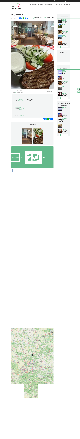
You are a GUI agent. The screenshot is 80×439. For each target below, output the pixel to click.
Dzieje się (36, 4)
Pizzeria (38, 97)
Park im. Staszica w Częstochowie (65, 26)
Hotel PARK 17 (65, 81)
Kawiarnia (35, 97)
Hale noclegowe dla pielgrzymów (65, 88)
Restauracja (42, 97)
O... (28, 4)
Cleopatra (64, 123)
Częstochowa (63, 58)
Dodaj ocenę (26, 90)
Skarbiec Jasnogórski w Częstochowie (65, 36)
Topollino (64, 129)
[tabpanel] (26, 136)
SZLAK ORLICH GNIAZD (14, 0)
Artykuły (55, 4)
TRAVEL (22, 0)
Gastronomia (17, 111)
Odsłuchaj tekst (38, 17)
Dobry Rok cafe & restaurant (64, 119)
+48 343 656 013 (21, 115)
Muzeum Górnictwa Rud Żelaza (65, 31)
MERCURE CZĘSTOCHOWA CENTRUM (65, 77)
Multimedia (43, 4)
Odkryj (32, 4)
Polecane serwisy (63, 4)
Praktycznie (49, 4)
